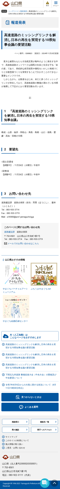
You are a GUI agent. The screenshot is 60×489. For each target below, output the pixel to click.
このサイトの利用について (17, 440)
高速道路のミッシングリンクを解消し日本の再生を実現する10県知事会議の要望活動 (31, 346)
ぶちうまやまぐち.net (41, 289)
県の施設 (15, 430)
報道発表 (23, 11)
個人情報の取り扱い (14, 444)
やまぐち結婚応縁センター (15, 321)
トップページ (13, 11)
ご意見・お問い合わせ (15, 448)
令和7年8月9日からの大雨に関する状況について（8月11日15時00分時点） (31, 386)
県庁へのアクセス (44, 430)
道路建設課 (9, 232)
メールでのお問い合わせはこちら (23, 243)
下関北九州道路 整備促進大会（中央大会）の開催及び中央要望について (31, 376)
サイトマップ (11, 437)
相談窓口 (15, 422)
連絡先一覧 (44, 422)
